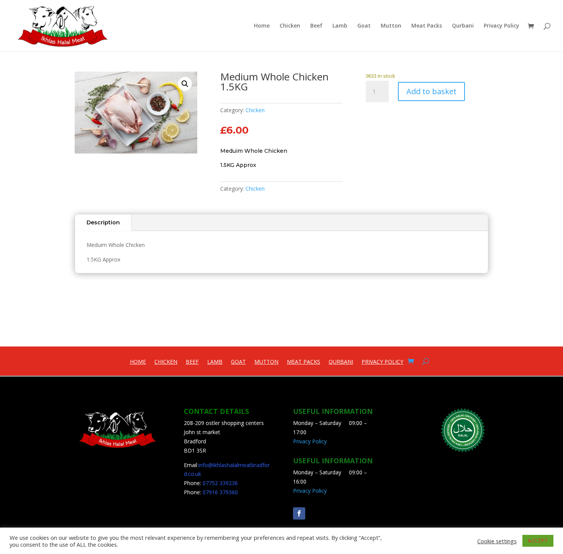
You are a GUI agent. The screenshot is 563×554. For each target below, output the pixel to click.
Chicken (290, 26)
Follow (321, 512)
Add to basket (431, 91)
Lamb (339, 26)
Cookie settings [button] (497, 541)
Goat (364, 26)
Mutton (391, 26)
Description (103, 222)
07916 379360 (220, 492)
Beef (316, 26)
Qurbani (463, 26)
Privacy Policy (501, 26)
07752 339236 (220, 483)
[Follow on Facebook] (299, 513)
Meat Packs (426, 26)
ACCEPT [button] (538, 540)
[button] (185, 84)
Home (262, 26)
